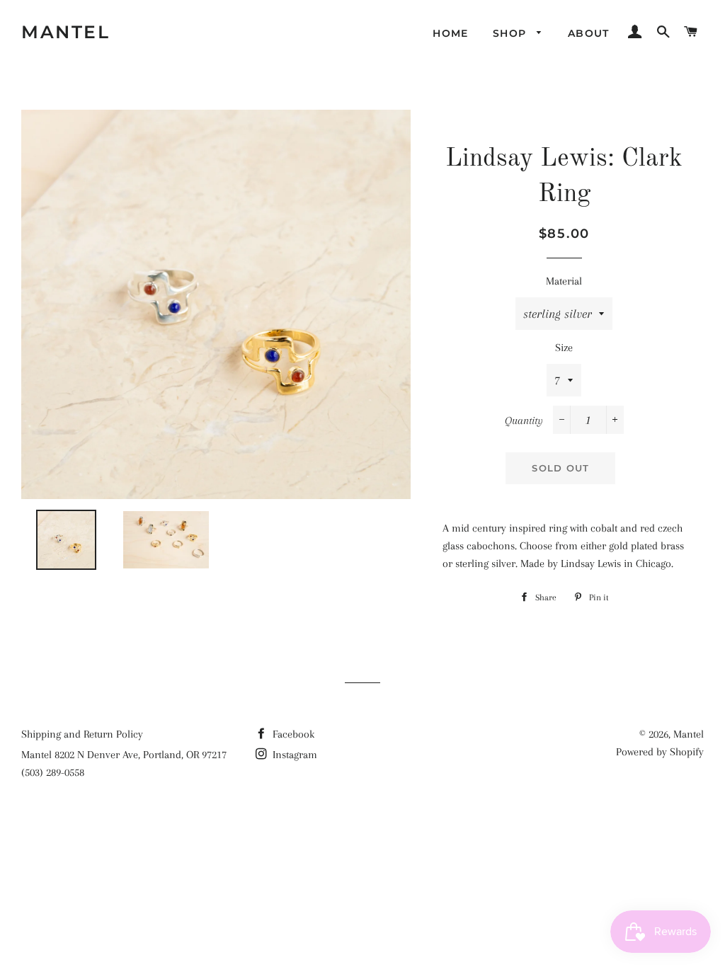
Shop (511, 33)
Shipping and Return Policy (82, 734)
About (589, 33)
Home (451, 33)
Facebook (292, 734)
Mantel (65, 31)
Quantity (524, 420)
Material (564, 281)
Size (564, 347)
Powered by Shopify (660, 751)
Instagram (293, 754)
